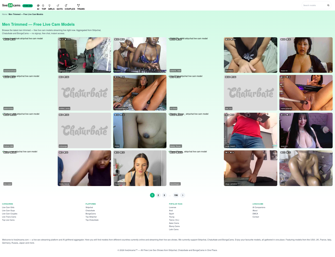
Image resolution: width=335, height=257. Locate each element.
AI (38, 8)
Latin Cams (173, 229)
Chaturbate (90, 210)
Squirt (171, 213)
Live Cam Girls (8, 207)
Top (44, 8)
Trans (81, 8)
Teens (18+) (174, 220)
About (255, 210)
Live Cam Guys (8, 210)
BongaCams (91, 213)
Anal (171, 210)
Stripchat (89, 207)
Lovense (172, 207)
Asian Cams (174, 223)
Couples (70, 8)
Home (4, 14)
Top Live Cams (8, 220)
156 (176, 195)
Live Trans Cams (9, 216)
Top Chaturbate (92, 220)
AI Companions (259, 207)
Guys (60, 8)
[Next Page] (182, 195)
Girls (51, 8)
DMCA (255, 213)
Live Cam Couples (9, 213)
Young (171, 216)
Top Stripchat (91, 216)
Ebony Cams (174, 226)
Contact (256, 216)
